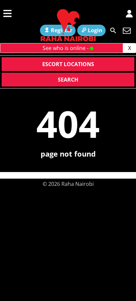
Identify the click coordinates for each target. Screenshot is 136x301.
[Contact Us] (127, 31)
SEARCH (68, 79)
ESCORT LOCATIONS (68, 64)
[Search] (113, 31)
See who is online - (66, 48)
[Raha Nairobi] (68, 41)
